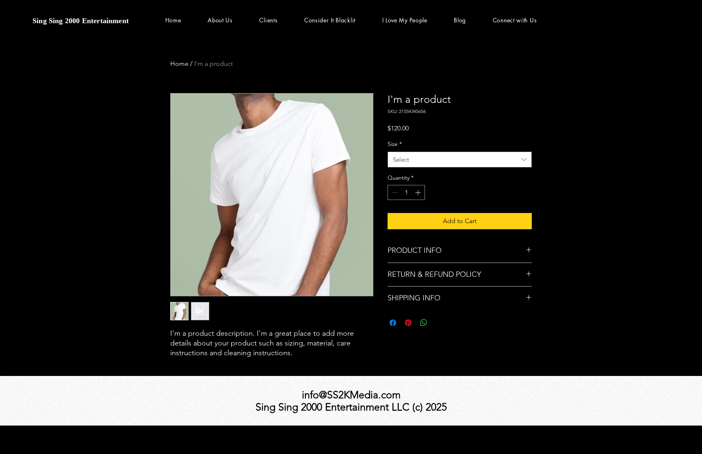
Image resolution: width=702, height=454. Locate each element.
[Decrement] (394, 192)
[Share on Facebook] (393, 323)
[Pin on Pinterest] (408, 323)
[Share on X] (439, 323)
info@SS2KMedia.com (351, 395)
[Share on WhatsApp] (424, 323)
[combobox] (460, 159)
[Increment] (419, 192)
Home (179, 63)
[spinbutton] (406, 192)
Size (395, 144)
